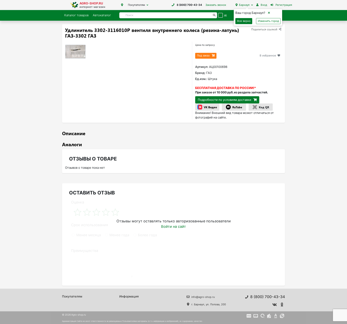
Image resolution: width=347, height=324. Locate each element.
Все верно (244, 20)
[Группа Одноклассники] (282, 305)
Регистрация (283, 4)
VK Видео (210, 107)
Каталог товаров (76, 15)
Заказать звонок (215, 4)
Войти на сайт (173, 226)
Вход (263, 4)
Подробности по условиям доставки (225, 100)
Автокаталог (102, 15)
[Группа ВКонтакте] (275, 305)
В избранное (268, 55)
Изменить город (268, 20)
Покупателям (136, 4)
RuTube (237, 107)
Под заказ (203, 55)
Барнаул (244, 4)
